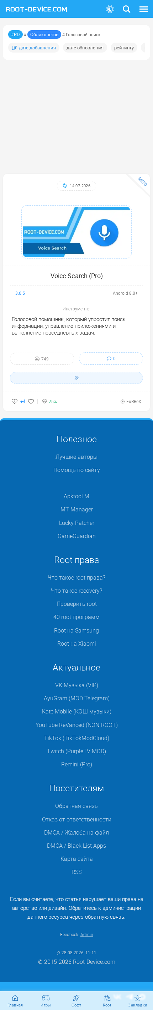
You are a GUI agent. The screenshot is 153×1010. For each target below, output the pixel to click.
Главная (15, 1005)
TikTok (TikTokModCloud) (76, 738)
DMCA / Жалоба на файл (76, 832)
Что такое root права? (76, 577)
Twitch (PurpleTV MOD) (76, 751)
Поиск (126, 4)
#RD (15, 34)
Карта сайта (76, 859)
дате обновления (85, 47)
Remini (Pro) (76, 764)
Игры (46, 1005)
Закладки (137, 1005)
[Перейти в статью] (76, 378)
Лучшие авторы (76, 457)
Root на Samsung (76, 630)
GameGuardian (77, 536)
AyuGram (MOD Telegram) (77, 698)
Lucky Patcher (76, 523)
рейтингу (124, 47)
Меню (144, 4)
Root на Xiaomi (76, 643)
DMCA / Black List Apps (76, 845)
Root (107, 1005)
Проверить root (77, 604)
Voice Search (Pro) (77, 275)
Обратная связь (76, 806)
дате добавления (37, 47)
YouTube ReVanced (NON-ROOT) (77, 725)
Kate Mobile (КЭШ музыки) (76, 711)
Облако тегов (44, 34)
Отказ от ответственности (76, 819)
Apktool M (76, 496)
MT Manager (76, 509)
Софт (76, 1005)
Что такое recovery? (76, 590)
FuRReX (133, 401)
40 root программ (76, 617)
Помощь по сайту (76, 470)
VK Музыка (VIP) (76, 685)
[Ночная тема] (110, 9)
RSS (76, 872)
